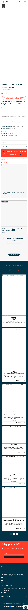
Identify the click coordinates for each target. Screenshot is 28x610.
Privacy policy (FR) (19, 603)
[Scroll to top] (25, 607)
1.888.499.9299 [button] (7, 582)
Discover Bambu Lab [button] (14, 254)
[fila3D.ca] (5, 2)
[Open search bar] (16, 1)
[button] (25, 1)
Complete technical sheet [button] (5, 139)
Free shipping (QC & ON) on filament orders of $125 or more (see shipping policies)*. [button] (14, 98)
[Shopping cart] (21, 1)
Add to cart (4, 196)
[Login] (19, 1)
